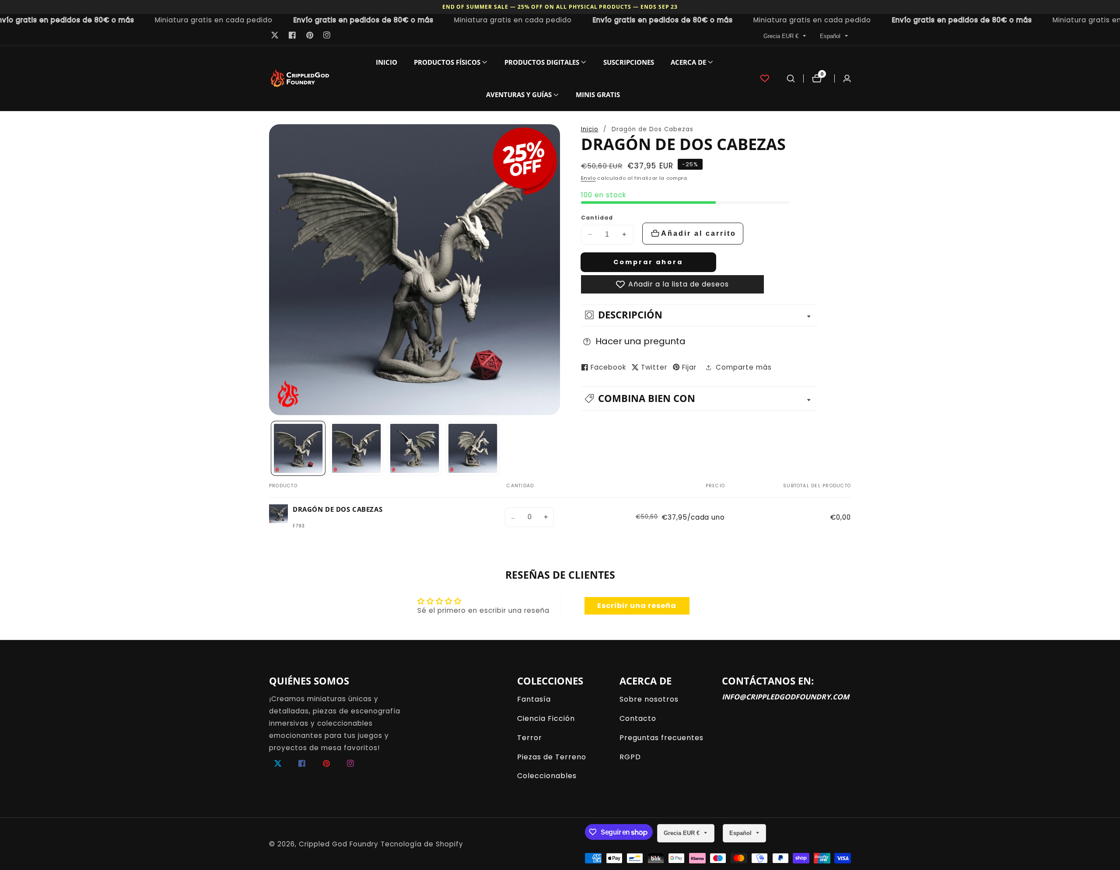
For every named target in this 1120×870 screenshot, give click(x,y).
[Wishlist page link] (764, 78)
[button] (447, 62)
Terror (529, 738)
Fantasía (534, 699)
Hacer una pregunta (640, 341)
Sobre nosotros (649, 699)
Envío (588, 178)
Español (831, 36)
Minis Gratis (598, 94)
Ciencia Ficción (546, 718)
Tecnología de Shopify (422, 844)
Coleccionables (547, 776)
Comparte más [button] (744, 367)
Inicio (386, 62)
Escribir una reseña (636, 606)
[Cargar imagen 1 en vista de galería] (298, 448)
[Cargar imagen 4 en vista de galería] (473, 448)
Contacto (638, 718)
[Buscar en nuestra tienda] (790, 78)
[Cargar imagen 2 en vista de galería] (356, 448)
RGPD (630, 757)
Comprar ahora (648, 262)
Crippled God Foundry (338, 844)
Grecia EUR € (781, 36)
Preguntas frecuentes (662, 738)
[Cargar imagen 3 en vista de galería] (415, 448)
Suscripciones (628, 62)
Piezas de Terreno (551, 757)
